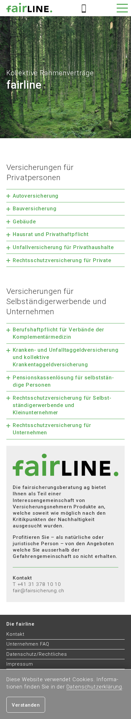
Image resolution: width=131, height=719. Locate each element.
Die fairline (20, 624)
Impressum (19, 664)
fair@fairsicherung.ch (38, 591)
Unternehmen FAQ (27, 644)
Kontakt (15, 634)
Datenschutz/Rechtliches (36, 654)
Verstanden (26, 705)
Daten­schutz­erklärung (94, 687)
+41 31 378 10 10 (39, 584)
